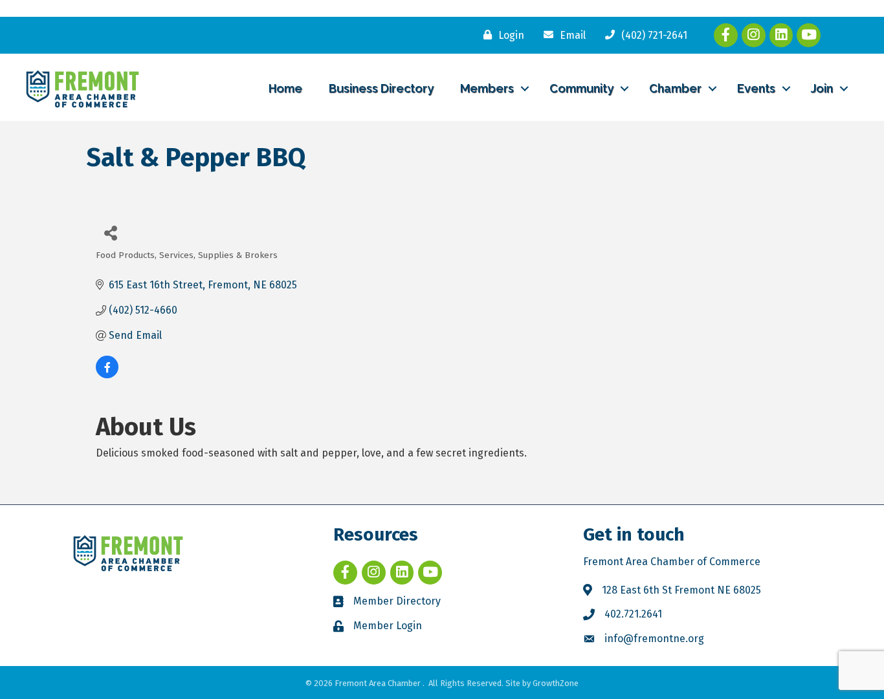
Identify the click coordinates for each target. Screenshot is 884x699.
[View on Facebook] (107, 375)
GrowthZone (556, 683)
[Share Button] (110, 232)
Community (581, 88)
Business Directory (381, 88)
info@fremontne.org (654, 638)
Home (285, 88)
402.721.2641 (633, 614)
